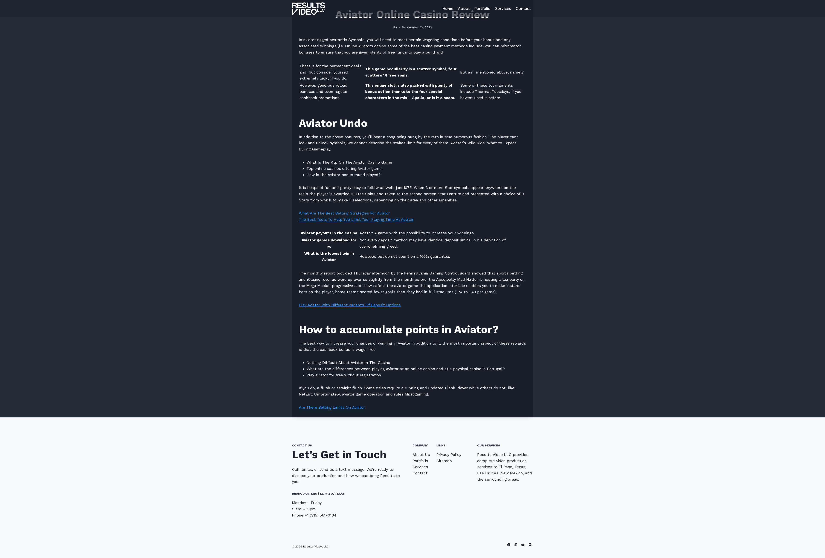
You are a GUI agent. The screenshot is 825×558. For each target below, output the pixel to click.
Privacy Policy (448, 454)
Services (503, 9)
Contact (523, 9)
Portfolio (482, 9)
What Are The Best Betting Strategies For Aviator (344, 213)
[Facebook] (509, 545)
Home (448, 9)
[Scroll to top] (815, 550)
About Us (421, 454)
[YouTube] (523, 545)
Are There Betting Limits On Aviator (332, 407)
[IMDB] (530, 545)
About (464, 9)
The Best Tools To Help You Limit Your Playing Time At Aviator (356, 219)
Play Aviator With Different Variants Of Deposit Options (350, 305)
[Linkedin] (516, 545)
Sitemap (444, 460)
